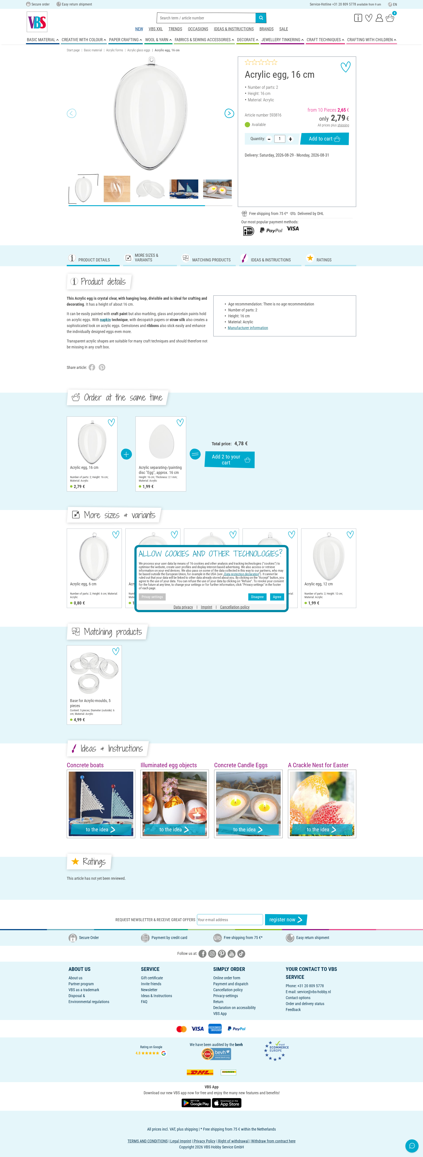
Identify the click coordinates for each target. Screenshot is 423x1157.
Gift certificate (152, 978)
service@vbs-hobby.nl (314, 991)
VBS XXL (156, 28)
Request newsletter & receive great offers (155, 919)
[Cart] (390, 17)
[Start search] (261, 17)
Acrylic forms (114, 50)
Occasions (198, 28)
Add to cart (320, 139)
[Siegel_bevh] (216, 1053)
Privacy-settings (225, 995)
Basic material (93, 50)
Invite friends (151, 983)
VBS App (220, 1013)
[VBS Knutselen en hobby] (37, 22)
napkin (105, 319)
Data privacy (183, 606)
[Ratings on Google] (151, 1050)
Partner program (81, 983)
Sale (283, 28)
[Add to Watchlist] (345, 66)
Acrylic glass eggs (138, 50)
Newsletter (149, 989)
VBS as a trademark (84, 989)
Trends (175, 28)
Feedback (293, 1009)
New (139, 28)
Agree (277, 597)
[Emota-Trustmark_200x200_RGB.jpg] (276, 1050)
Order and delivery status (305, 1003)
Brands (267, 28)
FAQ (144, 1001)
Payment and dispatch (230, 983)
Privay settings (152, 597)
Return (218, 1001)
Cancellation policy (228, 989)
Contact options (298, 997)
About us (75, 978)
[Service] (358, 17)
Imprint (206, 606)
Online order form (226, 978)
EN (395, 4)
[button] (71, 113)
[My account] (379, 17)
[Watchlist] (369, 17)
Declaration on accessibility (234, 1007)
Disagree (257, 597)
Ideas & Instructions (234, 28)
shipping (343, 125)
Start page (73, 50)
